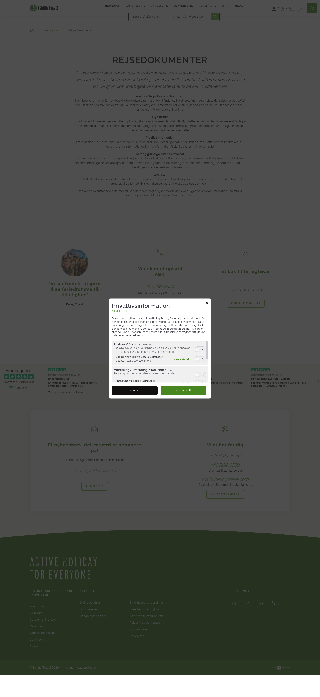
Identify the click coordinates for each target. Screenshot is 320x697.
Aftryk (115, 311)
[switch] (200, 349)
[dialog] (160, 348)
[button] (197, 349)
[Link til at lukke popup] (207, 303)
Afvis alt (134, 390)
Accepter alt (183, 390)
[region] (160, 362)
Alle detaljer (181, 358)
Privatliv (125, 311)
